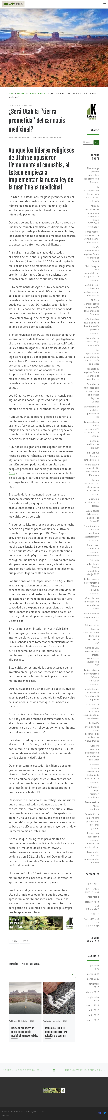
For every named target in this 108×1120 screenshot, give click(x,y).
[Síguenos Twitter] (104, 1113)
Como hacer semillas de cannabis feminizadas (93, 550)
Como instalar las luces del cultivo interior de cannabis (91, 290)
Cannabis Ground (21, 137)
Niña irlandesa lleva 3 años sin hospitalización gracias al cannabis (91, 326)
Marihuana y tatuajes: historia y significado (93, 792)
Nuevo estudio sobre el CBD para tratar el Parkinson (91, 470)
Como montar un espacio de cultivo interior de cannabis (91, 237)
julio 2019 (94, 1010)
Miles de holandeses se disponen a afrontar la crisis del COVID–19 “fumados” (92, 216)
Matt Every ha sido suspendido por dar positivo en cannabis (91, 273)
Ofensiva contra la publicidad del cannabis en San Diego (92, 752)
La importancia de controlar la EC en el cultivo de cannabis (91, 677)
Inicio (11, 93)
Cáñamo (93, 884)
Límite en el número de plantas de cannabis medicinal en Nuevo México (24, 1031)
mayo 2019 (93, 1020)
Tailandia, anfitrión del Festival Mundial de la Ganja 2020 (92, 567)
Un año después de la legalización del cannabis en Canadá (91, 254)
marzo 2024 (93, 974)
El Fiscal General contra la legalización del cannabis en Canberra (91, 307)
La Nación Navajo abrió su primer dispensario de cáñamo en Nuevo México (91, 732)
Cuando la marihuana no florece (92, 502)
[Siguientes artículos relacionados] (72, 974)
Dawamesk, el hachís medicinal (92, 806)
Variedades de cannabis (91, 922)
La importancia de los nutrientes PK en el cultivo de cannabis (91, 429)
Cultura (93, 897)
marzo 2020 (93, 978)
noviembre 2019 (94, 985)
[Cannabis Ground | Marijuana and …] (13, 4)
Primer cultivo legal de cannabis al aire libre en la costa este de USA (91, 634)
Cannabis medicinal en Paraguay (93, 444)
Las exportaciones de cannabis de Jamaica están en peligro (91, 357)
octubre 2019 (92, 992)
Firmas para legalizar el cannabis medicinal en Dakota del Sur (91, 840)
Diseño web (7, 1115)
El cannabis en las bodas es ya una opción (91, 341)
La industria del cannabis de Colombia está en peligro (91, 694)
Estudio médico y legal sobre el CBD (91, 617)
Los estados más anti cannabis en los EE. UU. (91, 857)
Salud (95, 914)
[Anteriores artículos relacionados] (64, 974)
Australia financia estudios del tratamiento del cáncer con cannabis (92, 773)
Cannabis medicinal (37, 93)
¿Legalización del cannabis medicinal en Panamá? (92, 516)
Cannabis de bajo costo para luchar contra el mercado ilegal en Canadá (91, 393)
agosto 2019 (92, 1005)
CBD (12, 473)
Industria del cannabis (92, 905)
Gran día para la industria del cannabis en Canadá (91, 603)
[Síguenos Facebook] (99, 1113)
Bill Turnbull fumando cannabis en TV (91, 456)
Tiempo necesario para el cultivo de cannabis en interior (91, 487)
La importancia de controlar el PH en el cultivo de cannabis (91, 586)
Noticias (20, 93)
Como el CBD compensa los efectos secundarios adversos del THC (92, 656)
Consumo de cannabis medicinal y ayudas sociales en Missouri (91, 711)
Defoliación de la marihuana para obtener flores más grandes (92, 821)
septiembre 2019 (93, 998)
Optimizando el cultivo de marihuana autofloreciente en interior (91, 533)
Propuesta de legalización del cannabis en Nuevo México (91, 374)
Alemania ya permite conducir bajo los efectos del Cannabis (91, 175)
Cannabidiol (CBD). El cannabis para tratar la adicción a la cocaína (56, 1031)
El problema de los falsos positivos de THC (91, 412)
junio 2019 (93, 1015)
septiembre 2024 (93, 967)
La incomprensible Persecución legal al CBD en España (91, 194)
